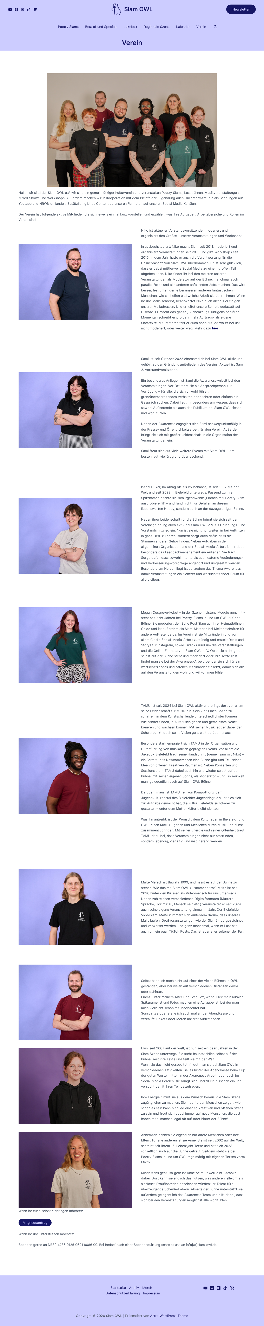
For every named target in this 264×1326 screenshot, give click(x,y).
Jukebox (130, 27)
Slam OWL (138, 9)
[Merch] (35, 9)
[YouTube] (10, 9)
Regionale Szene (157, 27)
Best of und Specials (101, 27)
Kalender (183, 27)
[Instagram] (22, 9)
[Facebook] (16, 9)
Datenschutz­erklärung (123, 1293)
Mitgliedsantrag (35, 1223)
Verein (201, 27)
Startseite (118, 1288)
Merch (147, 1288)
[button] (241, 9)
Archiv (134, 1288)
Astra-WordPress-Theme (169, 1316)
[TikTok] (29, 9)
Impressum (151, 1293)
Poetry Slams (68, 27)
